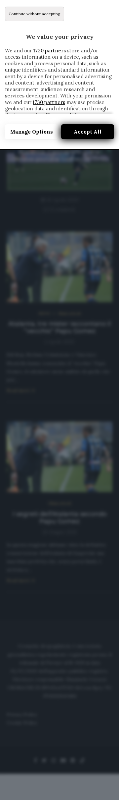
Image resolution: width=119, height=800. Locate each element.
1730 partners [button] (49, 50)
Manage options (31, 132)
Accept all (87, 132)
